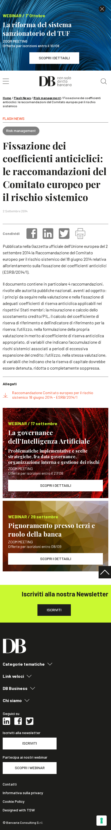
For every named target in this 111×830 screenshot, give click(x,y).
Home (7, 98)
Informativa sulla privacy (23, 793)
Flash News (22, 98)
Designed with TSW (19, 810)
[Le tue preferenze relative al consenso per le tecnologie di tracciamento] (101, 820)
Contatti (10, 784)
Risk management (47, 98)
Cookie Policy (14, 801)
